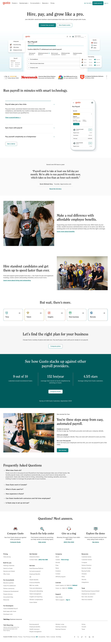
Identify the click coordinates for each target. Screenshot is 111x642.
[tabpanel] (55, 179)
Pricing (52, 3)
